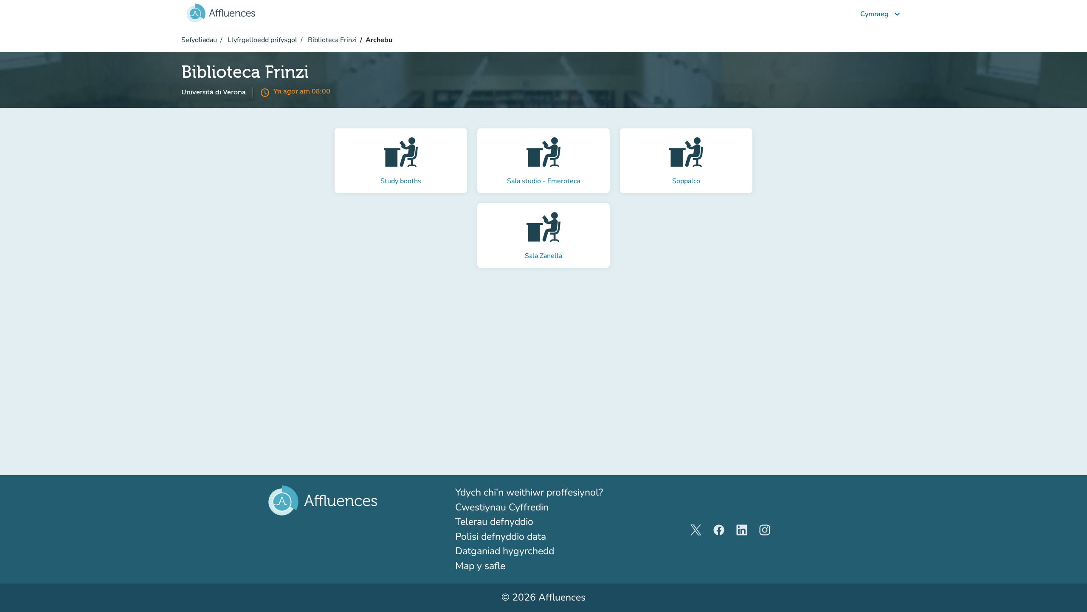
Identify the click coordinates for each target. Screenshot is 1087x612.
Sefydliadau (199, 40)
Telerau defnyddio (494, 521)
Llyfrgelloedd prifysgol (261, 40)
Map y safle (480, 565)
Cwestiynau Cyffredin (502, 507)
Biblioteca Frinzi (331, 40)
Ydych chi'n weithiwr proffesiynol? (543, 492)
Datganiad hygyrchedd (504, 551)
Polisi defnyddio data (500, 536)
